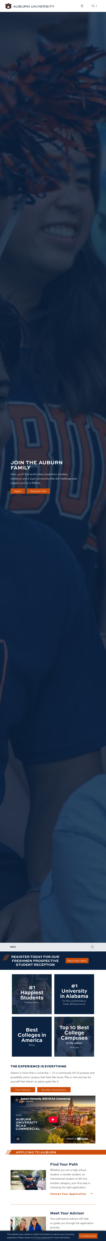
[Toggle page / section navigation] (92, 946)
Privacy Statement (42, 1237)
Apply (17, 491)
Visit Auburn (23, 1089)
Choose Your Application (68, 1194)
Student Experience (54, 1089)
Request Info (38, 491)
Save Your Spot (77, 960)
